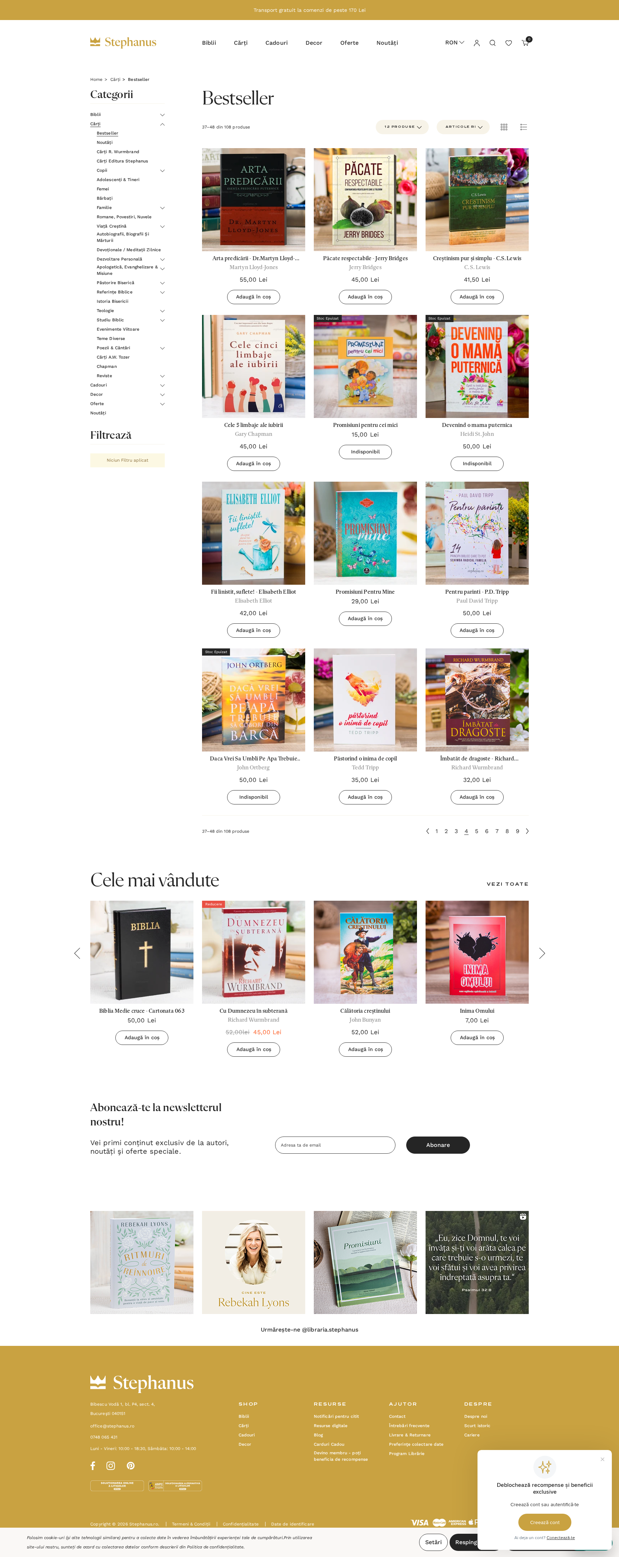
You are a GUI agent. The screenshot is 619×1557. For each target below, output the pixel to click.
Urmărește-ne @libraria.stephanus (309, 1330)
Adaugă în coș (253, 297)
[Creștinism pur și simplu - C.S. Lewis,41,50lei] (477, 199)
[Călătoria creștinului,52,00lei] (365, 952)
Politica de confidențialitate (215, 1546)
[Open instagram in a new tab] (110, 1465)
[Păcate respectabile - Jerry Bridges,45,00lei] (365, 199)
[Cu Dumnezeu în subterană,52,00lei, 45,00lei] (253, 952)
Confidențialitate (237, 1524)
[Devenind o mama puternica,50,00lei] (477, 366)
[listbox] (463, 127)
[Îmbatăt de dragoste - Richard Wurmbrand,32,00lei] (477, 699)
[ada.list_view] (524, 127)
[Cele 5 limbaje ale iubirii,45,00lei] (253, 366)
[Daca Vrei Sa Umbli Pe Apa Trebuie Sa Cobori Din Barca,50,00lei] (253, 699)
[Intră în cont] (476, 42)
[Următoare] (527, 831)
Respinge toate (476, 1542)
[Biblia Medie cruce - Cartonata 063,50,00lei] (141, 952)
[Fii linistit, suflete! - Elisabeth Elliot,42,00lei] (253, 533)
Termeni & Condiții (187, 1524)
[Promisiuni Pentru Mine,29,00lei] (365, 533)
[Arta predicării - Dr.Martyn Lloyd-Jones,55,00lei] (253, 199)
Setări (433, 1542)
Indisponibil (365, 451)
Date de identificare (289, 1524)
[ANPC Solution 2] (175, 1485)
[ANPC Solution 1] (117, 1485)
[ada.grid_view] (504, 127)
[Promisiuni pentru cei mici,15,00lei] (365, 366)
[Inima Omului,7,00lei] (477, 952)
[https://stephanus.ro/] (130, 43)
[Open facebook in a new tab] (91, 1465)
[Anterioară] (427, 831)
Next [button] (542, 953)
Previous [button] (77, 953)
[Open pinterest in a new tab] (130, 1465)
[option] (142, 1262)
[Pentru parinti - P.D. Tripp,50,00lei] (477, 533)
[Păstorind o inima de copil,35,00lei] (365, 699)
